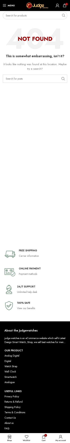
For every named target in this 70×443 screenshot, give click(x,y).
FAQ (6, 428)
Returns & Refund (13, 401)
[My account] (57, 5)
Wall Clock (10, 371)
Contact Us (10, 418)
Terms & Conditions (14, 412)
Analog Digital (11, 355)
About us (8, 423)
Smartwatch (10, 377)
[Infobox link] (35, 254)
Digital (7, 361)
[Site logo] (35, 5)
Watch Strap (10, 366)
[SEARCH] (63, 15)
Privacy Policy (11, 396)
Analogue (9, 382)
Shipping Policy (12, 407)
